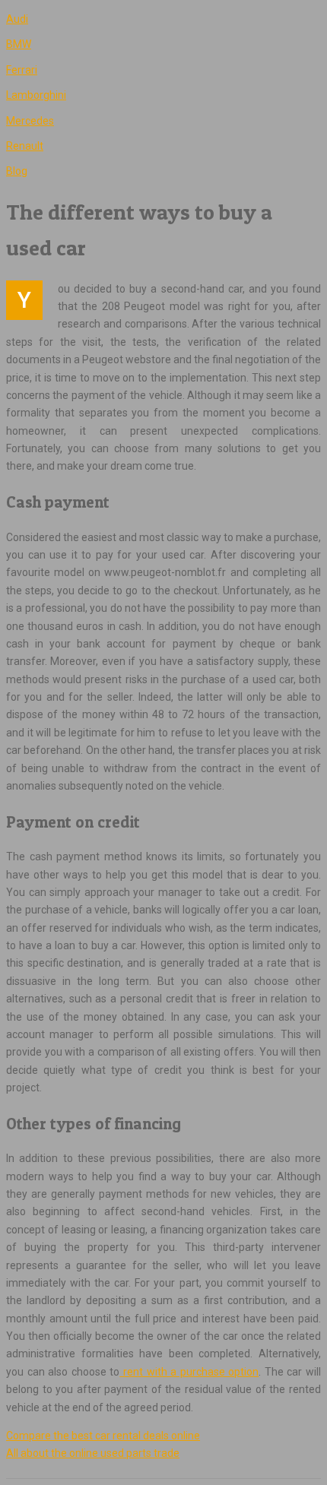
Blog (16, 171)
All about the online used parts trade (92, 1453)
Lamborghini (36, 95)
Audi (17, 19)
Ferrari (21, 70)
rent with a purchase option (189, 1372)
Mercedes (30, 121)
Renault (24, 146)
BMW (18, 44)
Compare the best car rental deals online (103, 1436)
